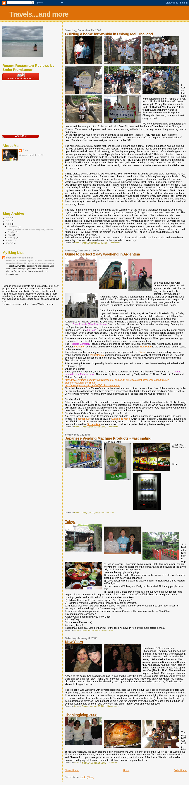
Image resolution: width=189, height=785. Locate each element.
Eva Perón (146, 346)
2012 (8, 218)
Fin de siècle (93, 424)
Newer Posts (72, 770)
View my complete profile (31, 155)
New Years (74, 642)
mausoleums (97, 355)
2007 (8, 243)
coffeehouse (84, 418)
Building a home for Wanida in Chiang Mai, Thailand (109, 34)
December (13, 227)
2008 (8, 240)
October (12, 232)
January (12, 237)
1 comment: (112, 763)
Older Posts (180, 770)
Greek (142, 352)
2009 (8, 224)
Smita (25, 150)
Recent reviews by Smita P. (20, 78)
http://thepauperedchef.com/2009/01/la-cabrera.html (92, 385)
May (10, 235)
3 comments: (115, 243)
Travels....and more (38, 14)
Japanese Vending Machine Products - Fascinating (108, 438)
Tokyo (70, 521)
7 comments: (113, 427)
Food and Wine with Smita (19, 257)
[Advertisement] (20, 186)
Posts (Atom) (87, 777)
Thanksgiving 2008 (81, 715)
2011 (8, 221)
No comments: (108, 513)
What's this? (21, 136)
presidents (79, 346)
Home (126, 770)
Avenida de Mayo (120, 418)
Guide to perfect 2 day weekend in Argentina (102, 254)
